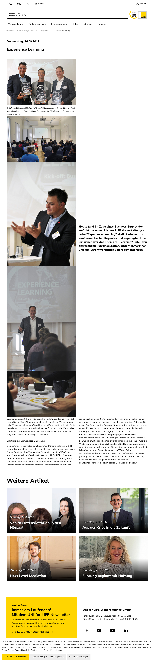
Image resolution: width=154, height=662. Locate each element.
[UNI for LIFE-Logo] (137, 15)
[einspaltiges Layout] (28, 3)
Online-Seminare (37, 24)
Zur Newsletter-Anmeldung (30, 632)
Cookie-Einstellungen (78, 656)
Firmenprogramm (59, 24)
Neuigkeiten (44, 31)
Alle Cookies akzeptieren (15, 656)
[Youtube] (112, 630)
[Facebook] (87, 630)
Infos (75, 24)
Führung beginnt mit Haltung (107, 575)
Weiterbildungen (15, 24)
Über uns (88, 24)
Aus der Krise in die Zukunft (106, 527)
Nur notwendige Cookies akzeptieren (48, 656)
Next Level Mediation (28, 575)
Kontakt (101, 24)
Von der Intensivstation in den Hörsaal (35, 525)
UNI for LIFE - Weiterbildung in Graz (20, 31)
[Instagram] (99, 630)
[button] (10, 3)
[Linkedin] (126, 630)
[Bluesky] (137, 630)
